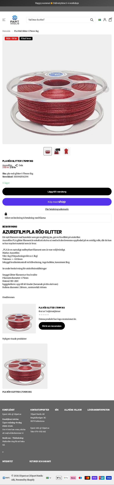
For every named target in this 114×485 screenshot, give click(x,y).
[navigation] (48, 151)
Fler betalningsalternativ (57, 209)
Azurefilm (7, 165)
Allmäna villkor (73, 410)
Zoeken (92, 20)
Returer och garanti (40, 461)
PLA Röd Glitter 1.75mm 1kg (17, 392)
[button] (106, 89)
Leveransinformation (98, 410)
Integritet (7, 461)
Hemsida (6, 31)
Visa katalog (4, 19)
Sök (57, 410)
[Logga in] (104, 19)
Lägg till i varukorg (57, 191)
